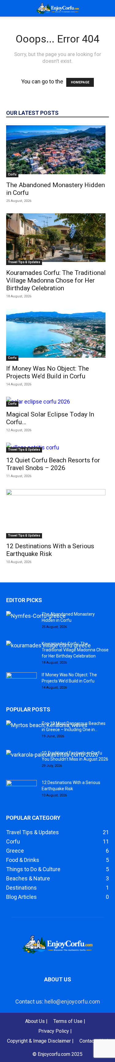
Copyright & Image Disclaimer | (40, 1041)
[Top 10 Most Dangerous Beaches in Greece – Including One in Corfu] (46, 725)
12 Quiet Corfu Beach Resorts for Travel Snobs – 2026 (53, 464)
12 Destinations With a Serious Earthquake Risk (50, 549)
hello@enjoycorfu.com (72, 1001)
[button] (10, 8)
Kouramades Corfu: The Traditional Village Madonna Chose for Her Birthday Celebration (56, 280)
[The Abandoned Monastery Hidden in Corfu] (57, 151)
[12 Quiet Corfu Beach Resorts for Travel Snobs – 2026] (57, 448)
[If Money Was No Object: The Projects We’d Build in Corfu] (57, 335)
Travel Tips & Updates (24, 262)
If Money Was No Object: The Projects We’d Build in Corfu (47, 372)
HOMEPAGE (80, 82)
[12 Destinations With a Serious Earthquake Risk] (57, 513)
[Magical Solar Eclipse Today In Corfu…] (57, 402)
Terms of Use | (69, 1021)
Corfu (12, 174)
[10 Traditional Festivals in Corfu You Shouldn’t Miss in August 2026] (52, 755)
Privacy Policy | (55, 1031)
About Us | (36, 1021)
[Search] (106, 8)
